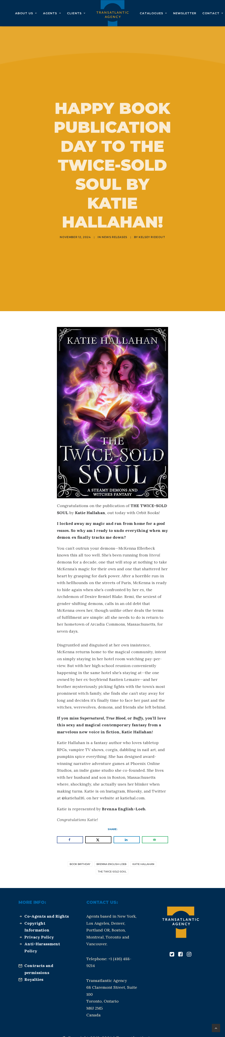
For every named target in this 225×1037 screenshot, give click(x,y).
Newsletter (184, 13)
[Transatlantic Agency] (112, 13)
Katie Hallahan (143, 864)
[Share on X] (98, 839)
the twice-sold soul (112, 871)
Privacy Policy (39, 937)
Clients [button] (74, 13)
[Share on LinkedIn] (127, 839)
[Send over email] (155, 839)
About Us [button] (24, 13)
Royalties (33, 979)
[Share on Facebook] (70, 839)
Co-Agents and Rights (46, 916)
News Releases (114, 237)
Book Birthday (80, 864)
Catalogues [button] (151, 13)
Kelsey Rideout (152, 237)
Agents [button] (50, 13)
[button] (172, 955)
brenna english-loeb (111, 864)
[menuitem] (26, 13)
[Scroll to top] (216, 1027)
